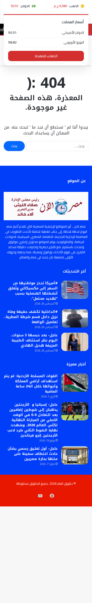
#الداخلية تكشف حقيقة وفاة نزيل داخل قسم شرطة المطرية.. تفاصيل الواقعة (31, 316)
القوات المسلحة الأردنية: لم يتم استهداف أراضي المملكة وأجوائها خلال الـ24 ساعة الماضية (31, 384)
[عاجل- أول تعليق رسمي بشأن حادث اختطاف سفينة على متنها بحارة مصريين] (74, 455)
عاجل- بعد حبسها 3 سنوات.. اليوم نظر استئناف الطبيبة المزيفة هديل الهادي (34, 340)
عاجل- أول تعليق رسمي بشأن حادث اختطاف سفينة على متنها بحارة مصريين (33, 453)
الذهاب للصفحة (46, 56)
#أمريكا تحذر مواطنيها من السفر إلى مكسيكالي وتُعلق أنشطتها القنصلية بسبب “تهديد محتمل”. (33, 291)
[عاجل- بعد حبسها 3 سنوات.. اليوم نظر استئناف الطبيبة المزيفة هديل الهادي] (74, 342)
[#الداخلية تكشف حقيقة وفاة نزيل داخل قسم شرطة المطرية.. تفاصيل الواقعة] (74, 318)
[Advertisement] (46, 113)
